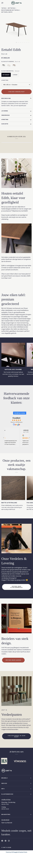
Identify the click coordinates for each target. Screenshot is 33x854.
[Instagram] (9, 841)
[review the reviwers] (19, 435)
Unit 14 (5, 847)
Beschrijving (6, 98)
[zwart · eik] (4, 66)
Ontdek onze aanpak (13, 660)
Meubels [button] (4, 778)
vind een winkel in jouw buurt (16, 736)
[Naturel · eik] (9, 66)
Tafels (3, 8)
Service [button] (4, 783)
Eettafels (11, 8)
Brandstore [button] (5, 814)
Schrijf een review (19, 413)
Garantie (4, 124)
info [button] (2, 788)
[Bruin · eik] (14, 66)
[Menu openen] (4, 3)
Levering (4, 111)
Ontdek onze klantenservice (16, 587)
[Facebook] (2, 841)
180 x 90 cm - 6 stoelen (10, 84)
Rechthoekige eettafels (10, 10)
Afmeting (4, 119)
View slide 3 (20, 42)
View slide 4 (22, 42)
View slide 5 (24, 42)
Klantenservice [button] (7, 794)
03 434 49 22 (5, 820)
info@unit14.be (5, 799)
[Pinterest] (5, 841)
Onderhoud (5, 115)
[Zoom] (4, 41)
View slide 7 (28, 42)
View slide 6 (26, 42)
